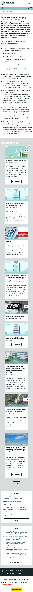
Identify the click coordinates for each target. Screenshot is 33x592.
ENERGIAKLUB (7, 3)
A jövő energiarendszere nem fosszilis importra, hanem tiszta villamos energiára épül (16, 544)
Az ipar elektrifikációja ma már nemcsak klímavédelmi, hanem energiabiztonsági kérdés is (17, 549)
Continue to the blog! (16, 562)
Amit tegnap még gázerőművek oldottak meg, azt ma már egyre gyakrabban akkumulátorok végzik (16, 538)
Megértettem (16, 589)
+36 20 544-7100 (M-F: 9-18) (12, 574)
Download (18, 181)
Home (4, 11)
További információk (7, 584)
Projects (9, 11)
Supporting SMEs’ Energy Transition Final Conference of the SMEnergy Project (14, 497)
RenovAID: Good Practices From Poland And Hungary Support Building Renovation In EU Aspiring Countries (14, 509)
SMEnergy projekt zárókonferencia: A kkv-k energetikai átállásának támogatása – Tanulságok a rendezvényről (17, 532)
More (17, 483)
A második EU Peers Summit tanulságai (16, 558)
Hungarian (29, 3)
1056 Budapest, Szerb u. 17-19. (13, 570)
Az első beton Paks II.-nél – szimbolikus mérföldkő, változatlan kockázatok (16, 554)
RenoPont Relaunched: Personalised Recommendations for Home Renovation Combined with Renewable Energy (16, 503)
